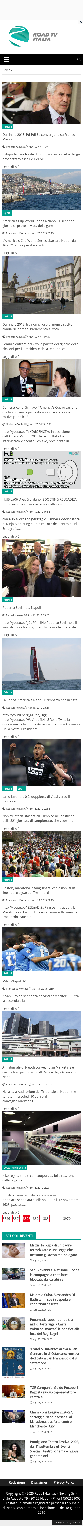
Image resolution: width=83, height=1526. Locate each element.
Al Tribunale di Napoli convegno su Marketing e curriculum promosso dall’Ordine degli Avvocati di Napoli (40, 1072)
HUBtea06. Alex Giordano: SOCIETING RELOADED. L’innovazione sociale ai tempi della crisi (39, 501)
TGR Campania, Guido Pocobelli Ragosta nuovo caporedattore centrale (54, 1392)
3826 (6, 1218)
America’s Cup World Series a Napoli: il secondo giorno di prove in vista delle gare (38, 223)
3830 (46, 1218)
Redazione (17, 1482)
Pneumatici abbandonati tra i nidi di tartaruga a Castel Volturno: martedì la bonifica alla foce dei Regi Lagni (55, 1326)
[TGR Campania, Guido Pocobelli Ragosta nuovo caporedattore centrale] (13, 1391)
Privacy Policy (64, 1482)
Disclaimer (39, 1482)
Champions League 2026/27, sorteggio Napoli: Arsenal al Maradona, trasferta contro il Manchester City (52, 1419)
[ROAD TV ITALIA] (32, 36)
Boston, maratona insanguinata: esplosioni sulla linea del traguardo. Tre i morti (39, 890)
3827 (16, 1218)
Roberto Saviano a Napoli (21, 607)
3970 (66, 1218)
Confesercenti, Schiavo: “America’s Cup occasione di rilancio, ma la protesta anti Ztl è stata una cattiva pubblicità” (39, 412)
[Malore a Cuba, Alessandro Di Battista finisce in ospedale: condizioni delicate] (13, 1300)
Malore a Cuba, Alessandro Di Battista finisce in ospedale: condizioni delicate (52, 1299)
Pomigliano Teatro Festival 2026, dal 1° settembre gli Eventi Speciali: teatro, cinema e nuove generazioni (54, 1449)
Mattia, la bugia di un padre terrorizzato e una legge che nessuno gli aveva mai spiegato (53, 1250)
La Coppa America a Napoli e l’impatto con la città (39, 700)
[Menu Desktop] (6, 59)
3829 (36, 1218)
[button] (79, 59)
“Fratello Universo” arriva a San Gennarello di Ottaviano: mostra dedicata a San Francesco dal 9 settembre (54, 1356)
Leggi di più (11, 167)
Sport (7, 213)
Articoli (8, 126)
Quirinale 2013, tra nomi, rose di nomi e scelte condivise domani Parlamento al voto (37, 326)
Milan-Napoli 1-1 (14, 981)
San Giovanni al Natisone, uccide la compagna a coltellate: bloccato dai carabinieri (54, 1275)
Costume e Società (15, 1167)
